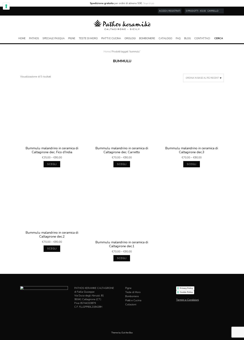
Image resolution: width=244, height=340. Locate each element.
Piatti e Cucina (111, 38)
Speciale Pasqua (54, 38)
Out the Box (127, 332)
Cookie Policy (186, 292)
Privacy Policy (186, 288)
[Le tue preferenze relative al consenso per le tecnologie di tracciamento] (6, 6)
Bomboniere (147, 38)
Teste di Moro (88, 38)
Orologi (130, 38)
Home (22, 38)
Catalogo (165, 38)
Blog (187, 38)
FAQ (178, 38)
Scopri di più (148, 3)
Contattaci (202, 38)
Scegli (52, 164)
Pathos (34, 38)
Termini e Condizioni (187, 300)
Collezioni (130, 304)
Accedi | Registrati (169, 10)
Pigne (71, 38)
